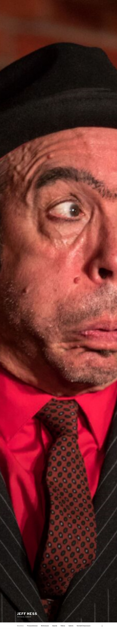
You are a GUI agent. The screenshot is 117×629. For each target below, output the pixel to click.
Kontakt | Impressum (83, 626)
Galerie (71, 626)
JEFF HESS (27, 614)
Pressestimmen (32, 626)
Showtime (20, 626)
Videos (63, 626)
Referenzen (45, 626)
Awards (54, 626)
